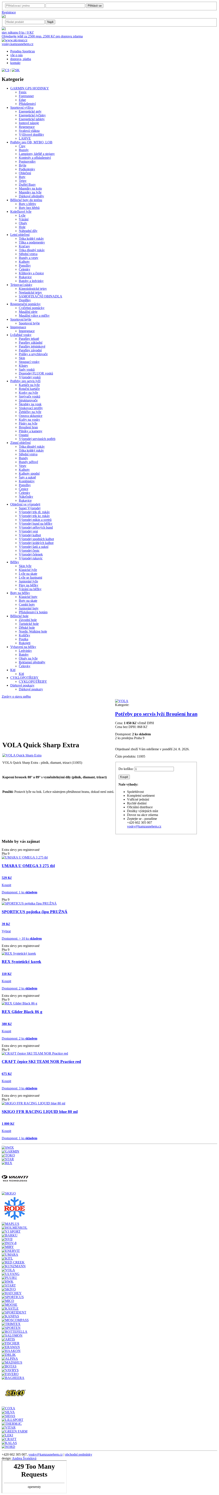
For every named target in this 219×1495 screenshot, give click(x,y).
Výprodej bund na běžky (35, 523)
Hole (22, 227)
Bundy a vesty (28, 258)
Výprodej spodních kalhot (36, 539)
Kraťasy (24, 246)
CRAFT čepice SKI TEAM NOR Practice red (41, 1061)
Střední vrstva (28, 254)
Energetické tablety (32, 119)
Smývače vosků (29, 396)
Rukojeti (24, 643)
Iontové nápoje (29, 123)
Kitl (12, 670)
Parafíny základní (30, 342)
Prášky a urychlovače (33, 354)
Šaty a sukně (27, 477)
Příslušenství (27, 104)
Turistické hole (29, 624)
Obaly (23, 223)
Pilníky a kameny (30, 431)
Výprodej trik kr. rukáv (34, 516)
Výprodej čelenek (31, 554)
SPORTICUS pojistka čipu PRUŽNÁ (34, 911)
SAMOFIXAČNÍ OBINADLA (40, 296)
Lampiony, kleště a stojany (37, 154)
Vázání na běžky (30, 589)
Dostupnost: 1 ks (19, 892)
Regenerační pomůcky (25, 304)
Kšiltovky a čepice (31, 273)
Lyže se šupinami (30, 577)
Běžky (14, 562)
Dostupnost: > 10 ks (22, 938)
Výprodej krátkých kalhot (36, 543)
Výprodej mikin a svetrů (35, 520)
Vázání (23, 219)
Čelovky (24, 666)
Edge (22, 100)
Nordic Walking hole (33, 631)
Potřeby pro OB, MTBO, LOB (31, 142)
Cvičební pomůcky (31, 308)
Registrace (9, 12)
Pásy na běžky (28, 585)
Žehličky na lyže (30, 412)
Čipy (22, 146)
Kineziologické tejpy (33, 288)
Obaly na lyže (28, 658)
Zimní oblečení (20, 442)
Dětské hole (27, 627)
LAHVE (25, 138)
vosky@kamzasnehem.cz (144, 826)
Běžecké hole (19, 616)
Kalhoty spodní (29, 473)
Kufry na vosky (29, 419)
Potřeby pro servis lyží (25, 381)
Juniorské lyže (28, 581)
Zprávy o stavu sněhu (16, 696)
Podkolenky (27, 169)
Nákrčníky (26, 496)
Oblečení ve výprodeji (25, 504)
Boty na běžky (20, 593)
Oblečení (25, 173)
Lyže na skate (28, 573)
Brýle (22, 165)
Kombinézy (27, 481)
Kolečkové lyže (20, 211)
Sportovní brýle (20, 319)
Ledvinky (25, 650)
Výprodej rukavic (31, 558)
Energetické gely (30, 111)
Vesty (22, 466)
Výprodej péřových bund (36, 527)
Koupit (6, 885)
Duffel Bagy (27, 184)
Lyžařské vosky (20, 335)
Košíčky (24, 635)
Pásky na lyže (28, 423)
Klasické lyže (28, 570)
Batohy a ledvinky (31, 281)
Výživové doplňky (31, 134)
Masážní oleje (28, 312)
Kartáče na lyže (29, 385)
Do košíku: (125, 769)
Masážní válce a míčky (34, 315)
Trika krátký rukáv (31, 238)
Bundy (23, 458)
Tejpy (23, 181)
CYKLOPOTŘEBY (24, 677)
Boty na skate (28, 600)
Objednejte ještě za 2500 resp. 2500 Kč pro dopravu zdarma (42, 36)
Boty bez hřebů (29, 208)
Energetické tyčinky (32, 115)
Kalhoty (24, 261)
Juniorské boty (28, 608)
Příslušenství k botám (33, 612)
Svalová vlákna (29, 130)
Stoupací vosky (29, 362)
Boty (22, 177)
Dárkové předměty (31, 196)
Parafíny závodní (30, 350)
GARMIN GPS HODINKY (29, 88)
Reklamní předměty (32, 662)
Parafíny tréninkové (32, 346)
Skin (22, 358)
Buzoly (24, 150)
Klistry (23, 365)
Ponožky (25, 265)
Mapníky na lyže (30, 192)
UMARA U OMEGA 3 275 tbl (28, 865)
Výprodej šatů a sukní (33, 546)
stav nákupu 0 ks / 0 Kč (18, 32)
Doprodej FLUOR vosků (36, 373)
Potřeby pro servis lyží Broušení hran (156, 714)
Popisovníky (27, 161)
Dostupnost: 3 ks (19, 1088)
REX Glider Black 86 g (22, 1011)
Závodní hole (28, 620)
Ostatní (23, 435)
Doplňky (25, 300)
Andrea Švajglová (24, 1458)
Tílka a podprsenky (32, 242)
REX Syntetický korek (21, 961)
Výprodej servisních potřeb (37, 439)
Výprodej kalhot (30, 535)
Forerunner (26, 96)
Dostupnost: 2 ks (19, 988)
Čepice (23, 489)
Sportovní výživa (21, 107)
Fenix (23, 92)
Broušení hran (28, 427)
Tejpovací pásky (21, 285)
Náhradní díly (28, 231)
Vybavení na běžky (23, 647)
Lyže (22, 215)
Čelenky (24, 269)
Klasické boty (28, 597)
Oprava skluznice (30, 416)
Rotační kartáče (29, 389)
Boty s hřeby (27, 204)
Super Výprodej (29, 508)
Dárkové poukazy (22, 685)
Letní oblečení (20, 234)
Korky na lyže (28, 392)
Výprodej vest (28, 531)
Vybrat (6, 931)
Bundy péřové (28, 462)
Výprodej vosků (30, 377)
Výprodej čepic (29, 550)
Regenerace (27, 127)
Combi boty (27, 604)
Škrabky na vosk (30, 404)
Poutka (23, 639)
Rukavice (25, 277)
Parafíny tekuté (29, 338)
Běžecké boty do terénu (26, 200)
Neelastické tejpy (30, 292)
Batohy (24, 654)
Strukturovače (28, 400)
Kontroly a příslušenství (35, 157)
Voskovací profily (31, 408)
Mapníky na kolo (30, 188)
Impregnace (18, 327)
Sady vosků (27, 369)
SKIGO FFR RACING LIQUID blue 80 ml (40, 1111)
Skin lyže (25, 566)
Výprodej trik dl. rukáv (34, 512)
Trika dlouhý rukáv (32, 250)
